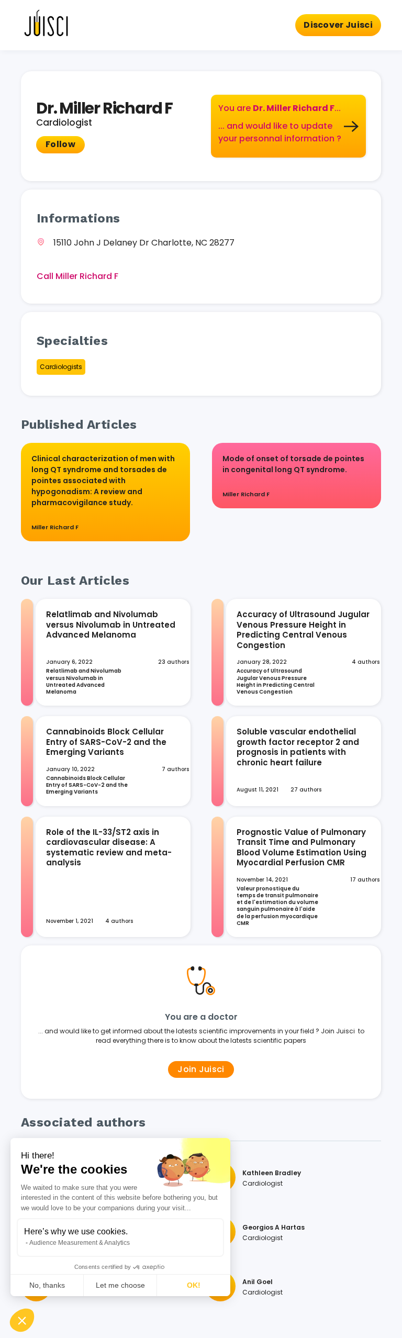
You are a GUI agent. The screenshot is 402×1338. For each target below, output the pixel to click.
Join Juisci (201, 1069)
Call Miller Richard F (77, 276)
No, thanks (47, 1285)
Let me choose (120, 1285)
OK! (193, 1285)
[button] (22, 1320)
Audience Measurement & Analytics (79, 1242)
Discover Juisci (338, 25)
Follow (60, 144)
